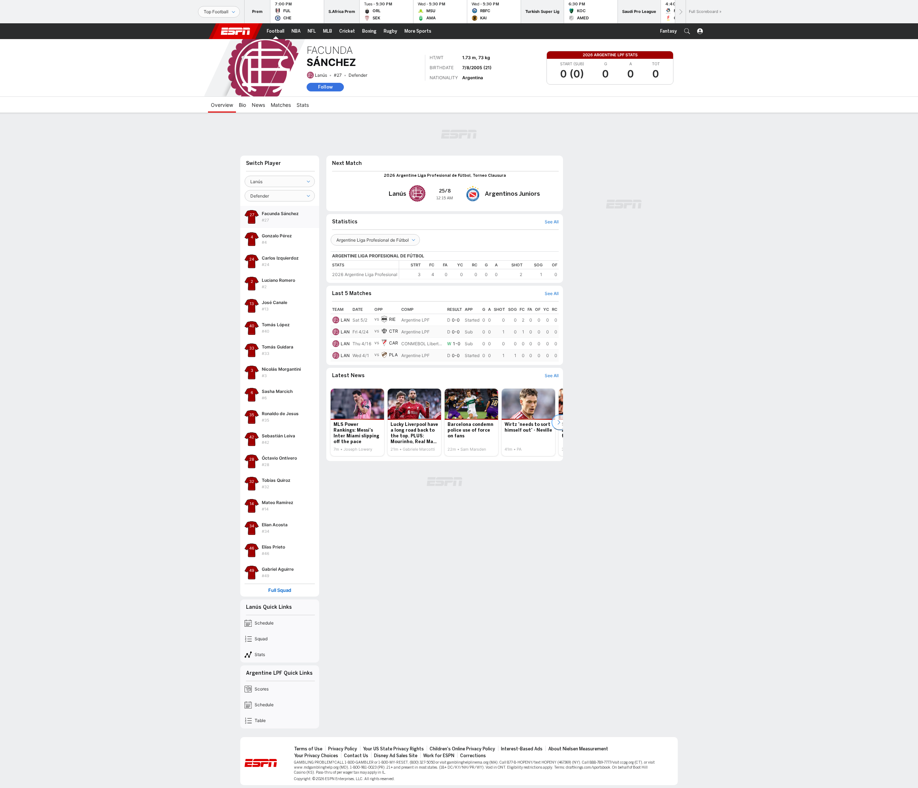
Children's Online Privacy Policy (462, 748)
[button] (687, 31)
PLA (393, 354)
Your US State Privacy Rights (393, 748)
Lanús (321, 75)
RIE (392, 319)
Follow (325, 87)
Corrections (473, 755)
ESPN (235, 31)
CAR (393, 343)
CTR (393, 331)
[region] (479, 269)
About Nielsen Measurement (578, 748)
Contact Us (356, 755)
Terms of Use (308, 748)
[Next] (680, 11)
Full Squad (279, 590)
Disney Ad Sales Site (395, 755)
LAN (345, 320)
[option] (357, 422)
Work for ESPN (438, 755)
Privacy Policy (342, 748)
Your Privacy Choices (316, 755)
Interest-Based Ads (522, 748)
